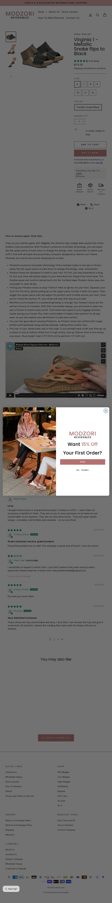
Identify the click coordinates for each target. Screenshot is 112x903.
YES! (83, 461)
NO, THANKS (82, 470)
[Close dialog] (106, 411)
